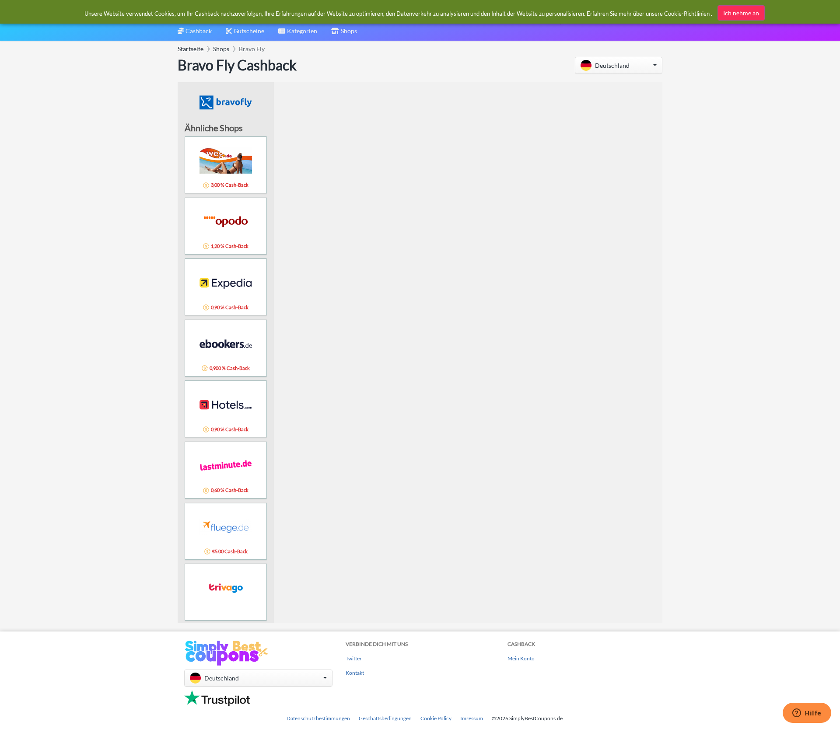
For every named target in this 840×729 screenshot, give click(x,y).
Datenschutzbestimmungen (318, 718)
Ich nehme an (741, 13)
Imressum (471, 718)
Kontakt (355, 673)
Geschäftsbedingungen (385, 718)
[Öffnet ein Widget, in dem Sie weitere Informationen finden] (807, 714)
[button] (618, 65)
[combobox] (297, 34)
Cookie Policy (436, 718)
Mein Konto (521, 658)
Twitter (354, 658)
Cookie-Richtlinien (687, 13)
